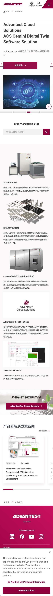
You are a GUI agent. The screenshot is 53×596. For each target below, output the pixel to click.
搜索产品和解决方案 (26, 124)
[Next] (51, 64)
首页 (7, 12)
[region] (26, 572)
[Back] (1, 64)
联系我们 (7, 548)
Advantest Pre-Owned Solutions (24, 406)
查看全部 (43, 430)
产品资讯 (18, 12)
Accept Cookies (26, 590)
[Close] (49, 552)
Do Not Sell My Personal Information (27, 582)
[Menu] (44, 4)
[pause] (49, 106)
